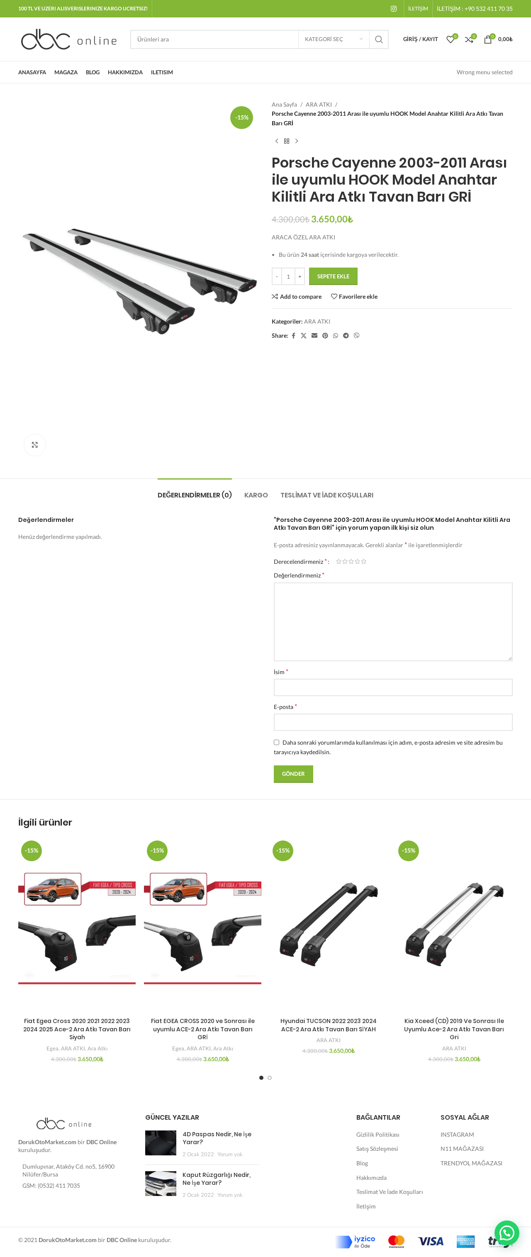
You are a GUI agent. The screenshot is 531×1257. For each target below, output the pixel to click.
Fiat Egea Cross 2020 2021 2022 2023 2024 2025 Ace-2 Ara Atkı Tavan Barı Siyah (77, 1029)
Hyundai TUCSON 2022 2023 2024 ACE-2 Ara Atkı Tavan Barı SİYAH (328, 1025)
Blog (362, 1163)
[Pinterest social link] (325, 335)
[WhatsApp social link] (336, 335)
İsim (281, 671)
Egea (52, 1048)
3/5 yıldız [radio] (351, 561)
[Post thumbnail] (160, 1144)
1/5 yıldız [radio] (339, 561)
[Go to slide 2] (270, 1078)
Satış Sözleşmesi (377, 1148)
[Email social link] (314, 335)
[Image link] (64, 1122)
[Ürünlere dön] (287, 141)
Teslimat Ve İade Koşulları (389, 1191)
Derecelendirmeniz (300, 561)
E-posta (285, 706)
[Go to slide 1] (261, 1078)
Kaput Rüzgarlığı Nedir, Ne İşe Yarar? (217, 1179)
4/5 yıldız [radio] (357, 561)
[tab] (195, 491)
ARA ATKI (319, 104)
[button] (506, 1232)
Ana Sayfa (284, 104)
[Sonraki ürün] (297, 141)
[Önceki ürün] (277, 141)
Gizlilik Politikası (377, 1134)
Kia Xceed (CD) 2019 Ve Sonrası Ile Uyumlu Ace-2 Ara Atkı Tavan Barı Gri (454, 1029)
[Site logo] (70, 38)
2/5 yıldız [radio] (345, 561)
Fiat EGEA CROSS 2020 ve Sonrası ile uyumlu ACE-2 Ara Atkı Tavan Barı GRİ (203, 1029)
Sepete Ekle (333, 276)
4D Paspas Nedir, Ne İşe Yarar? (217, 1138)
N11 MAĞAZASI (462, 1148)
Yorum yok (230, 1154)
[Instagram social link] (393, 8)
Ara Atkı (97, 1048)
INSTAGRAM (457, 1134)
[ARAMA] (379, 39)
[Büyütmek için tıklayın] (34, 444)
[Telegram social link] (346, 335)
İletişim (366, 1206)
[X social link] (303, 335)
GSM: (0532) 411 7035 (51, 1185)
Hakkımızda (371, 1177)
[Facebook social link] (293, 335)
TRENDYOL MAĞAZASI (471, 1163)
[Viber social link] (356, 335)
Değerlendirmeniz (299, 575)
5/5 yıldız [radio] (363, 561)
